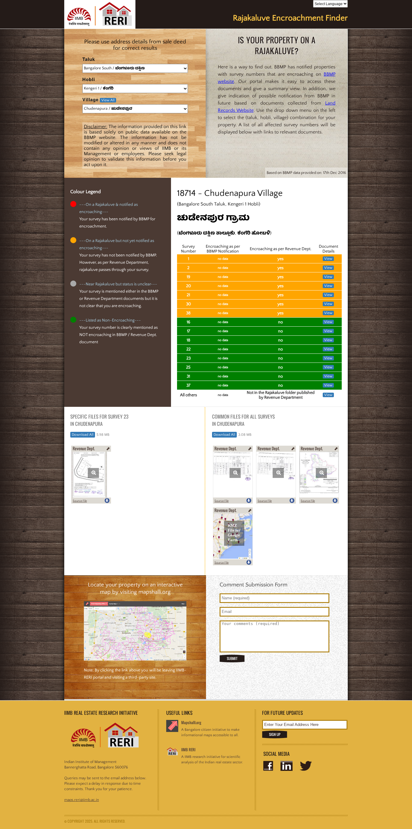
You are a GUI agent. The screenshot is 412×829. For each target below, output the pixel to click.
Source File (80, 501)
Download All (82, 435)
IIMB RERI (188, 749)
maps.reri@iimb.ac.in (81, 800)
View (328, 259)
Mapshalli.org (191, 722)
